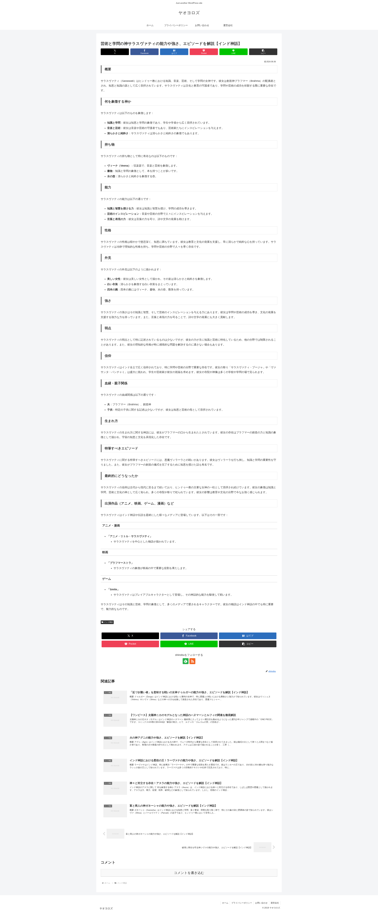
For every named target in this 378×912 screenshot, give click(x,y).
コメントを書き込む (189, 873)
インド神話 (108, 622)
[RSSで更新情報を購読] (192, 661)
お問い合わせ (261, 903)
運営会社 (275, 903)
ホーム (225, 903)
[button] (263, 51)
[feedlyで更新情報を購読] (186, 661)
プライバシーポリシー (241, 903)
